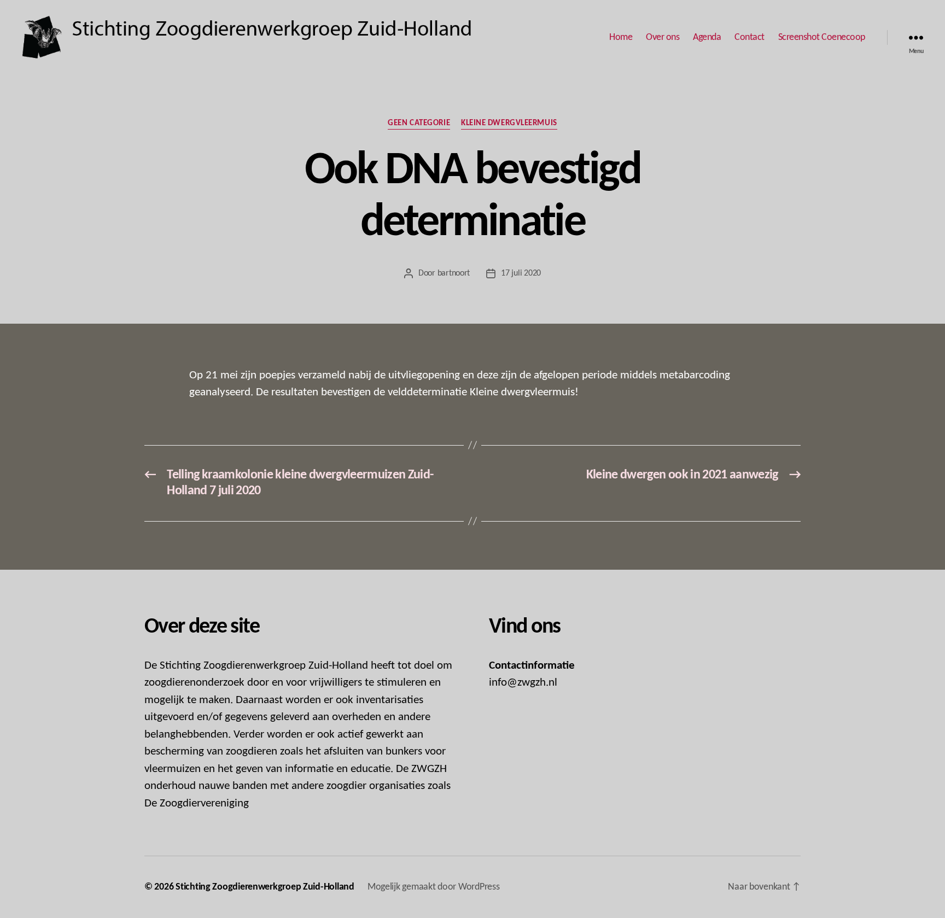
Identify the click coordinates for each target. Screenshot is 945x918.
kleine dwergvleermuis (509, 123)
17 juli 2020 (521, 273)
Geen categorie (419, 123)
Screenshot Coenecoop (821, 37)
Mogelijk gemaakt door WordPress (434, 887)
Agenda (707, 37)
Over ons (662, 37)
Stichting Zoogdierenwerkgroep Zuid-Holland (265, 887)
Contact (749, 37)
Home (620, 37)
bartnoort (454, 273)
